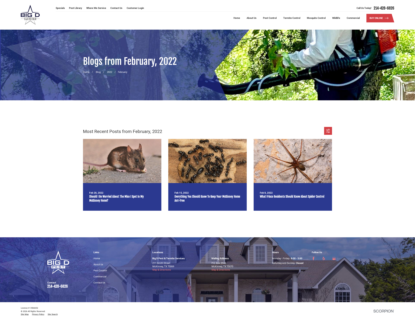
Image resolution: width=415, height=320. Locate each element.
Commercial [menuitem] (353, 18)
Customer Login (135, 8)
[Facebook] (313, 258)
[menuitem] (25, 314)
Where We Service (96, 8)
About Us (98, 264)
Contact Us (116, 8)
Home (96, 258)
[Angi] (344, 258)
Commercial (100, 276)
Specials (60, 8)
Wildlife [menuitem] (336, 18)
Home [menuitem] (237, 18)
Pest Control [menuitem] (270, 18)
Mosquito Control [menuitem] (316, 18)
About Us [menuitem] (251, 18)
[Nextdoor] (354, 258)
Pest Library (75, 8)
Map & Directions (161, 269)
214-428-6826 (384, 8)
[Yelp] (323, 258)
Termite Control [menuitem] (291, 18)
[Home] (30, 14)
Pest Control (100, 270)
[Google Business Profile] (334, 258)
